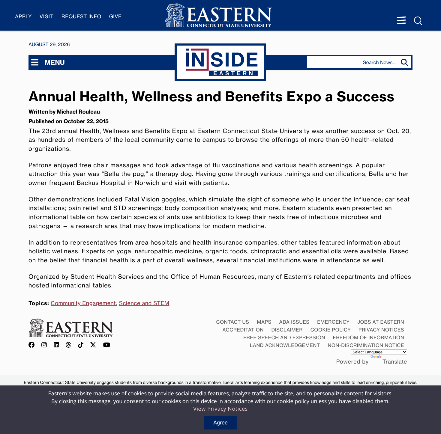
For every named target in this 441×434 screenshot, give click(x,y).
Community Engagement (83, 303)
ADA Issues (294, 322)
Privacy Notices (381, 330)
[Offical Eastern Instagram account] (44, 345)
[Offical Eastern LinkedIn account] (56, 345)
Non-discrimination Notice (366, 345)
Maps (264, 322)
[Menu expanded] (401, 21)
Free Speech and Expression (284, 337)
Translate (394, 361)
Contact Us (232, 322)
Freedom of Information (368, 337)
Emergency (333, 322)
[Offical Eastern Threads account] (68, 345)
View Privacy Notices (220, 408)
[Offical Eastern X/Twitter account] (93, 345)
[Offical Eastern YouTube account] (107, 345)
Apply (23, 16)
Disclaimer (287, 330)
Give (115, 16)
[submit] (405, 62)
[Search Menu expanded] (418, 21)
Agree (220, 423)
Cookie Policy (330, 330)
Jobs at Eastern (380, 322)
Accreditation (243, 330)
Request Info (81, 16)
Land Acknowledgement (285, 345)
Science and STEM (144, 303)
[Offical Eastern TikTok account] (81, 345)
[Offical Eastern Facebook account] (33, 345)
